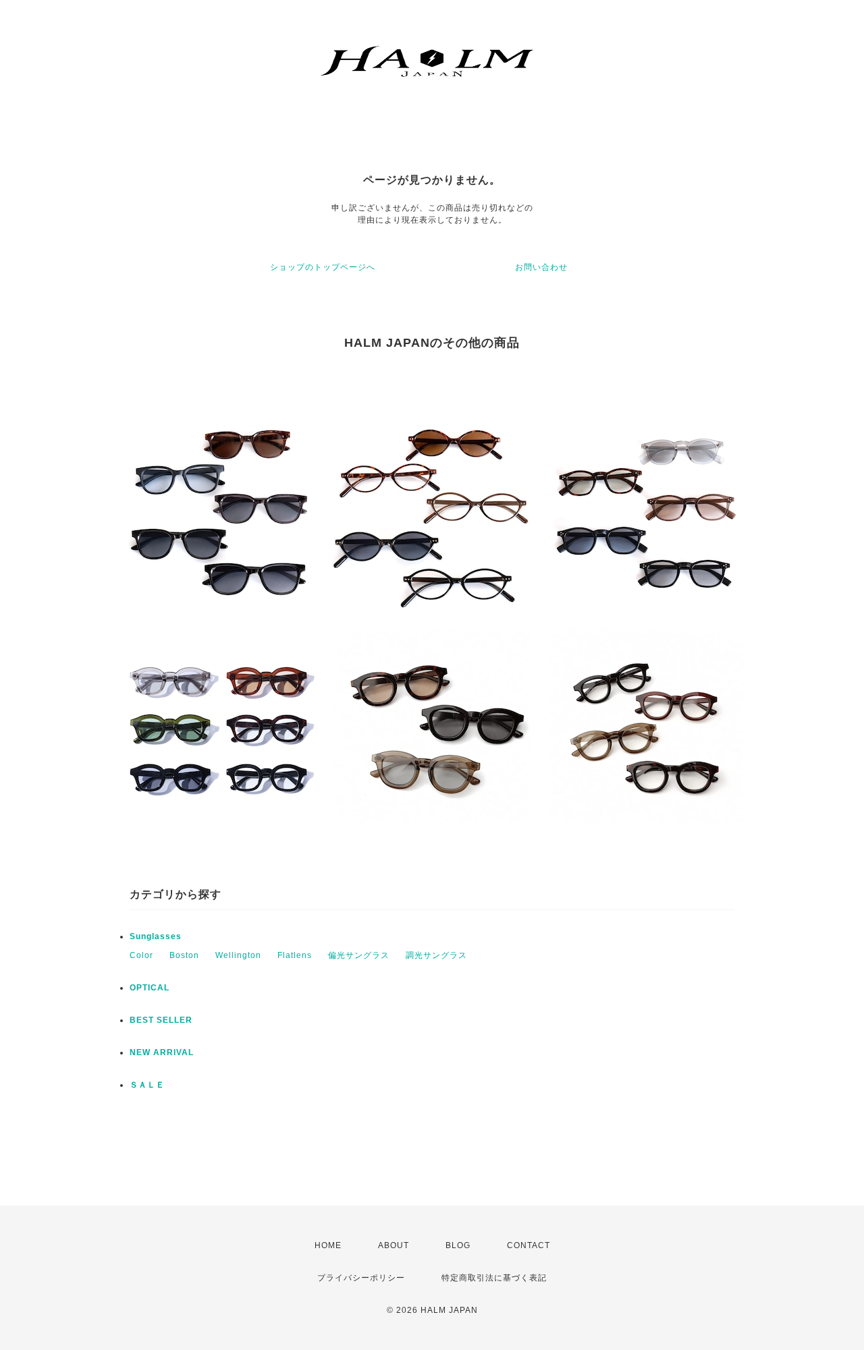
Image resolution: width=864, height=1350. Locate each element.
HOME (328, 1245)
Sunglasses (156, 936)
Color (141, 955)
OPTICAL (149, 987)
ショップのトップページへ (322, 267)
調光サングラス (436, 955)
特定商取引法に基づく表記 (494, 1278)
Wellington (238, 955)
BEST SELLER (161, 1020)
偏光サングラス (358, 955)
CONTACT (528, 1245)
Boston (184, 955)
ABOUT (393, 1245)
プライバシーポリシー (361, 1278)
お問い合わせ (541, 267)
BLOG (458, 1245)
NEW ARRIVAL (162, 1052)
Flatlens (294, 955)
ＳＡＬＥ (147, 1085)
